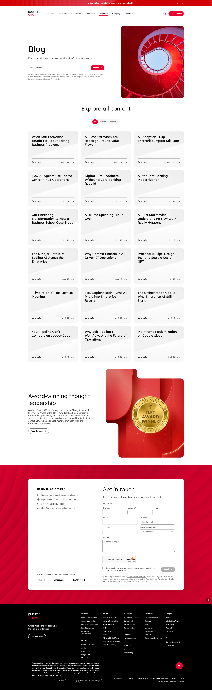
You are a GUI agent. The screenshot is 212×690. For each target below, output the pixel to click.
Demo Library (128, 653)
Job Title (106, 527)
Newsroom (170, 624)
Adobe (83, 648)
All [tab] (95, 122)
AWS (83, 651)
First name (106, 508)
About (168, 618)
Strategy (148, 621)
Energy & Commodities (110, 621)
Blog (125, 649)
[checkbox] (130, 569)
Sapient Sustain (129, 628)
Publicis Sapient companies (37, 74)
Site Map (173, 682)
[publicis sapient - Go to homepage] (33, 14)
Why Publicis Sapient (173, 621)
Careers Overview (172, 642)
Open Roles (170, 645)
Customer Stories (130, 639)
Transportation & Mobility (111, 641)
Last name (132, 508)
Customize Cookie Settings (90, 681)
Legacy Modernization (89, 618)
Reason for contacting (148, 527)
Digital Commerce (87, 628)
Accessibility (118, 678)
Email (105, 518)
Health (105, 628)
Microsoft (84, 658)
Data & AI (148, 635)
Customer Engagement (89, 624)
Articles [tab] (103, 122)
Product (147, 624)
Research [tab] (114, 122)
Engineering (149, 631)
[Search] (164, 13)
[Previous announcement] (28, 3)
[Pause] (208, 600)
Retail (105, 635)
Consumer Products (109, 618)
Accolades (169, 628)
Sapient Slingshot (130, 624)
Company (156, 508)
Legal (182, 678)
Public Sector (107, 631)
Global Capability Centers (153, 638)
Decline (61, 681)
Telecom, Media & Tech (111, 638)
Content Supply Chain (88, 621)
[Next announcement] (177, 3)
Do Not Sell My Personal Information (163, 678)
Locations (169, 631)
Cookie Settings (142, 678)
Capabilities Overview (152, 618)
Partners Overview (87, 644)
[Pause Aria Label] (182, 3)
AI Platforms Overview (131, 618)
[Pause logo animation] (84, 580)
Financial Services (109, 624)
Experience (149, 628)
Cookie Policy (129, 678)
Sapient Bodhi (128, 621)
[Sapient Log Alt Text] (34, 616)
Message (105, 537)
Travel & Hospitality (109, 645)
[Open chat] (179, 665)
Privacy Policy (55, 79)
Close (72, 681)
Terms (181, 682)
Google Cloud (86, 655)
